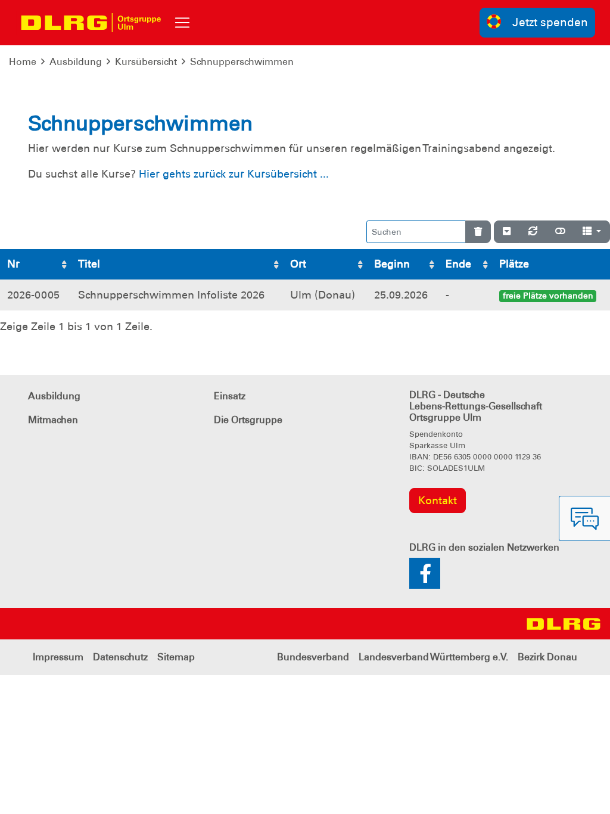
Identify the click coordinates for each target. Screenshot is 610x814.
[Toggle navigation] (182, 22)
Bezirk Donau (547, 657)
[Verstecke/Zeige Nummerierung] (506, 231)
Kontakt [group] (437, 500)
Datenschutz (120, 657)
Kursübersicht (146, 61)
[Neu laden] (532, 231)
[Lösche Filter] (478, 231)
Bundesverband (313, 657)
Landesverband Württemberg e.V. (433, 657)
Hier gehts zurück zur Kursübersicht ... (234, 174)
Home (22, 61)
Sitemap (176, 657)
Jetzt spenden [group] (550, 22)
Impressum (58, 657)
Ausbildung (75, 61)
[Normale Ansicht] (560, 231)
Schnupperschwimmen (242, 61)
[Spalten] (592, 231)
